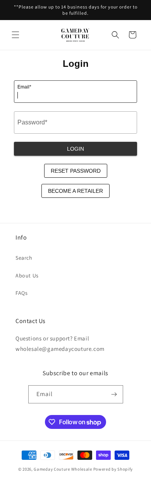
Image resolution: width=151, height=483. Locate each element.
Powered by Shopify (113, 469)
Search (24, 257)
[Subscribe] (114, 394)
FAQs (21, 292)
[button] (15, 34)
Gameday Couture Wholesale (63, 469)
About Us (27, 275)
